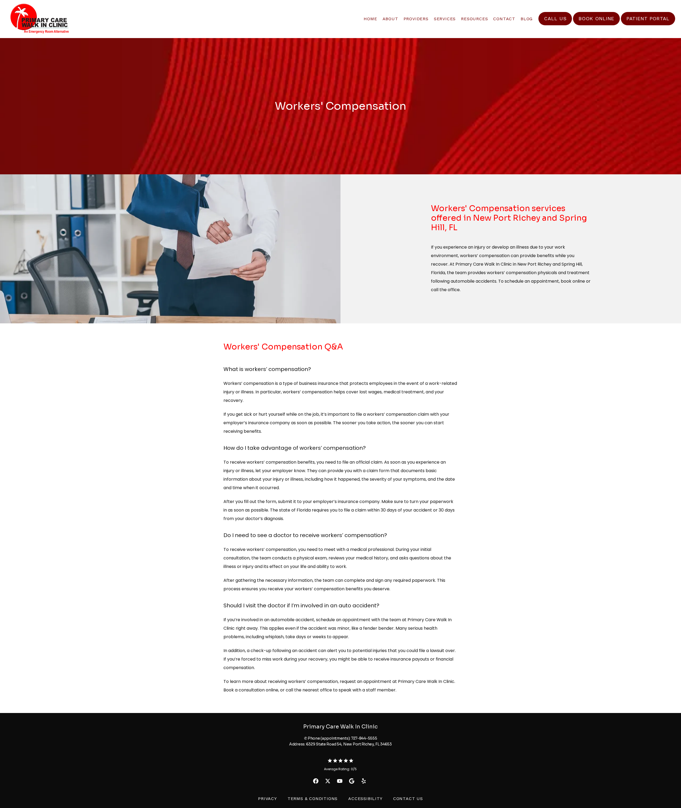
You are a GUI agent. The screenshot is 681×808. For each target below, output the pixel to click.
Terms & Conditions (313, 798)
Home (370, 18)
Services (445, 18)
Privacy (267, 798)
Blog (527, 18)
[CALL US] (555, 25)
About (390, 18)
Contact (504, 18)
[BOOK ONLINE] (596, 25)
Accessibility (365, 798)
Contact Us (408, 798)
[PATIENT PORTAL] (648, 25)
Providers (416, 18)
